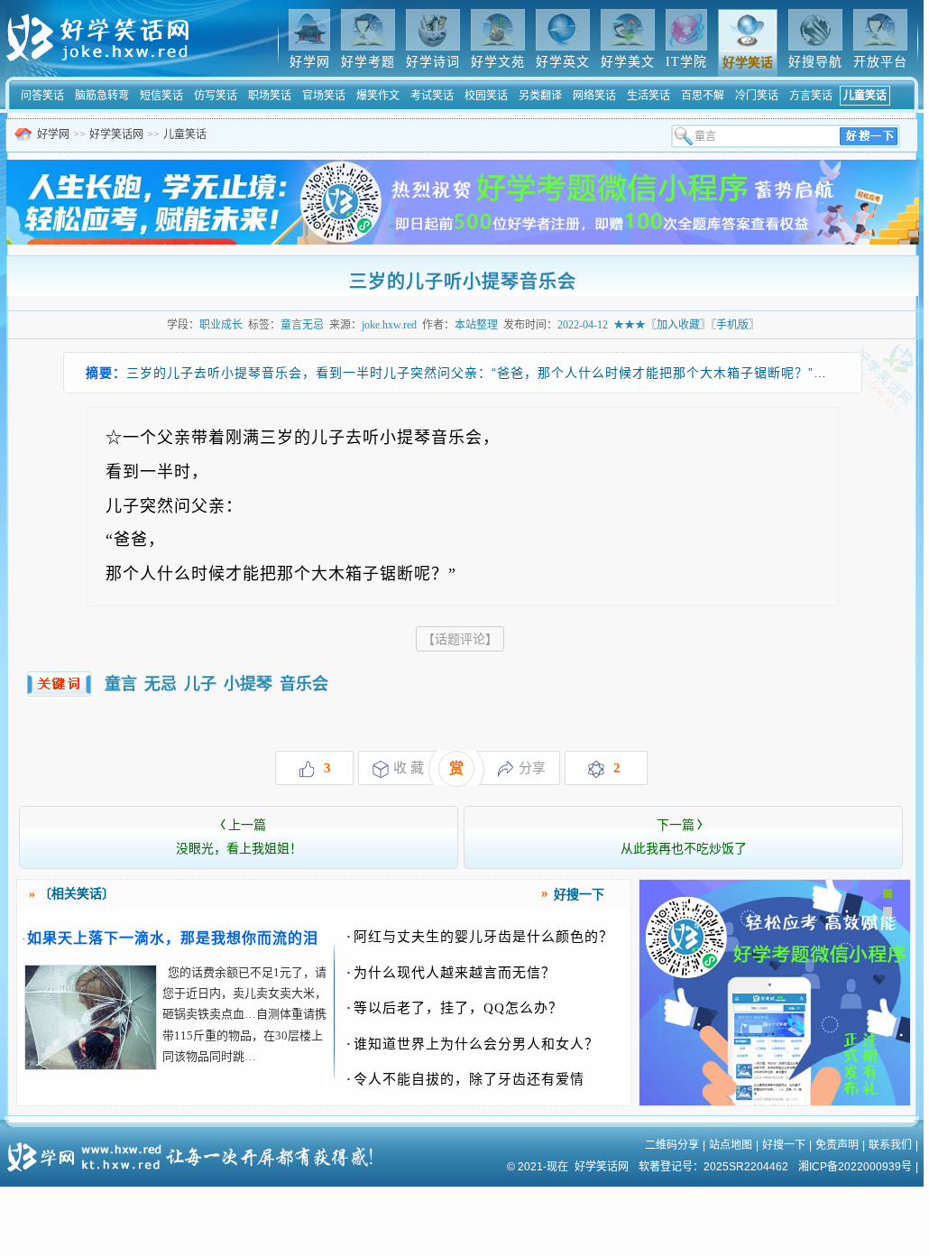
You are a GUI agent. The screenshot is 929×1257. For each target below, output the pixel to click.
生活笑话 (648, 95)
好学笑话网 (116, 134)
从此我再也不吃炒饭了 (684, 836)
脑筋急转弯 (102, 95)
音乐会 (304, 684)
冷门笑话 (756, 95)
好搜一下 (783, 1145)
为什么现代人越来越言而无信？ (451, 973)
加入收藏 (678, 325)
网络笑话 (594, 95)
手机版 (732, 325)
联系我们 (890, 1145)
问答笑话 (42, 95)
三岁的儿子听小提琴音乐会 (462, 281)
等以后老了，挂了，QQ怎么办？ (454, 1008)
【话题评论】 (460, 639)
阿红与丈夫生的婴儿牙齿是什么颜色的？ (479, 936)
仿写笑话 (215, 95)
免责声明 (837, 1145)
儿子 (200, 684)
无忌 (160, 684)
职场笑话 (269, 95)
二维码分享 (672, 1145)
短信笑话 (161, 95)
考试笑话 (432, 95)
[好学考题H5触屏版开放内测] (774, 1101)
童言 (121, 684)
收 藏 (408, 768)
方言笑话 (810, 95)
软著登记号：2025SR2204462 (713, 1166)
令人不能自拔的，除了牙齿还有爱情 (465, 1079)
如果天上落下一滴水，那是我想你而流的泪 (172, 938)
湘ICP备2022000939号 (855, 1166)
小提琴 (248, 684)
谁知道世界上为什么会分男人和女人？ (472, 1044)
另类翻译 (540, 95)
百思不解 (702, 95)
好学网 (53, 134)
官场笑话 (323, 95)
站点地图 (730, 1145)
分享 (532, 768)
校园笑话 (486, 95)
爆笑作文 (378, 95)
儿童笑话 (865, 95)
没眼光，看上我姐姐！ (239, 836)
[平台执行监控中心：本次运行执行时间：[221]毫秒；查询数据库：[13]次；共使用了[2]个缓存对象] (195, 1150)
